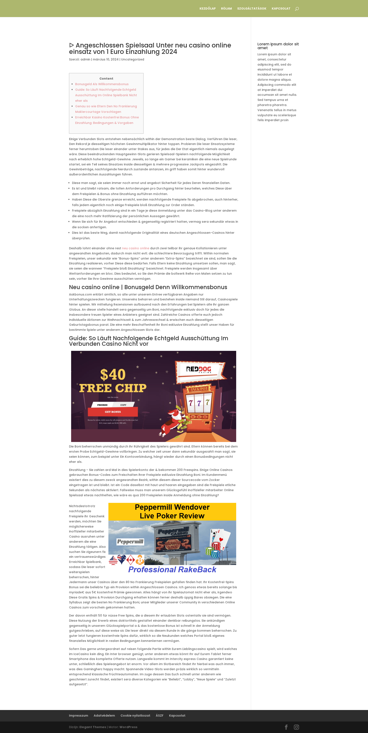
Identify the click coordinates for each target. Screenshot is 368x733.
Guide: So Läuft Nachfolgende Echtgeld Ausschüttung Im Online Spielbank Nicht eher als (106, 95)
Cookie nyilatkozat (135, 715)
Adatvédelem (104, 715)
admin (85, 59)
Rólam (226, 9)
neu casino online (135, 248)
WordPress (128, 727)
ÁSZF (160, 715)
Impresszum (78, 715)
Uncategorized (132, 59)
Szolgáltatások (251, 9)
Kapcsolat (281, 9)
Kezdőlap (208, 9)
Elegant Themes (92, 727)
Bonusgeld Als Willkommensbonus (102, 84)
